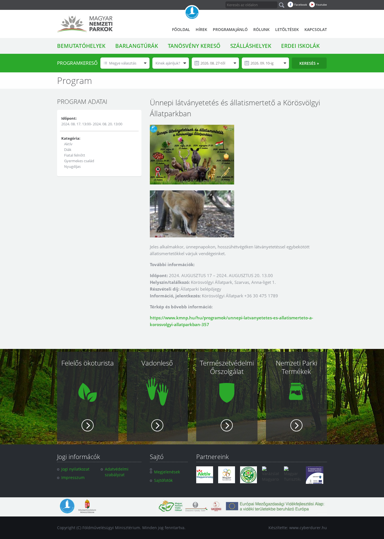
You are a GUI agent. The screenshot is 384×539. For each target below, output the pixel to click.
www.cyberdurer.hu (308, 527)
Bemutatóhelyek (81, 46)
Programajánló (230, 29)
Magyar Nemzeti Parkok (85, 23)
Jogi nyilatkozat (75, 469)
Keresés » (309, 63)
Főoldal (181, 29)
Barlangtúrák (136, 46)
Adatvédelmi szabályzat (116, 471)
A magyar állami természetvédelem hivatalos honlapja (192, 12)
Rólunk (261, 29)
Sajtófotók (163, 480)
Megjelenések (167, 472)
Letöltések (287, 29)
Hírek (201, 29)
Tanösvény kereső (194, 46)
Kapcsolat (315, 29)
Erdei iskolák (300, 46)
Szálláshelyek (250, 46)
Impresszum (73, 477)
